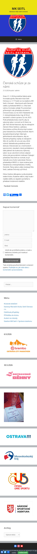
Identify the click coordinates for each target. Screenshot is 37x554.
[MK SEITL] (17, 23)
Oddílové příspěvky (11, 312)
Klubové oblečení (10, 304)
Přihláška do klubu (11, 315)
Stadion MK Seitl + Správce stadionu (18, 321)
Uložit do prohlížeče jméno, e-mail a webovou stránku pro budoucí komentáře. (18, 252)
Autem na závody (10, 318)
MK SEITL (18, 9)
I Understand (23, 552)
